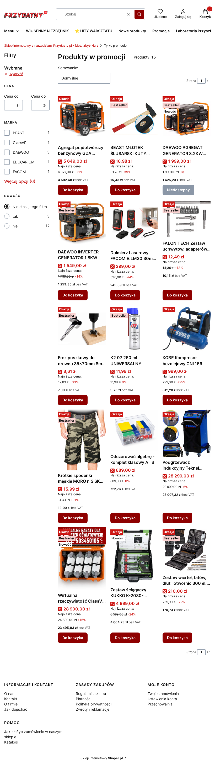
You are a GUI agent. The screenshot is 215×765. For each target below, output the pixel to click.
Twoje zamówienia (163, 693)
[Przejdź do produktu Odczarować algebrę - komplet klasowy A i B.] (134, 430)
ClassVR (19, 142)
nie (15, 226)
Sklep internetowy (101, 758)
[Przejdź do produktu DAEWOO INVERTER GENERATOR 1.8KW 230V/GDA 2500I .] (82, 223)
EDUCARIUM (23, 162)
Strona (191, 81)
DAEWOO (21, 152)
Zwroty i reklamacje (92, 709)
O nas (9, 693)
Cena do (38, 96)
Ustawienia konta (162, 699)
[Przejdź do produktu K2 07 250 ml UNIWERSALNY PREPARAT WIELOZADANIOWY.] (134, 329)
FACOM (19, 171)
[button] (139, 14)
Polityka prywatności (93, 704)
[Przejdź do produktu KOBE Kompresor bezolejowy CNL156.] (187, 329)
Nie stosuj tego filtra (30, 206)
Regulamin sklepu (91, 693)
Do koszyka (72, 190)
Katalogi (11, 742)
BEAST (18, 133)
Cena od (11, 96)
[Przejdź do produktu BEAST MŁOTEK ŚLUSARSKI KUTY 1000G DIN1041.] (134, 118)
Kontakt (10, 699)
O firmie (11, 704)
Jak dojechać (15, 709)
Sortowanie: (68, 68)
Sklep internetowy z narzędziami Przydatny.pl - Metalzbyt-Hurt (51, 45)
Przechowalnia (160, 704)
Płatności (83, 699)
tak (15, 216)
